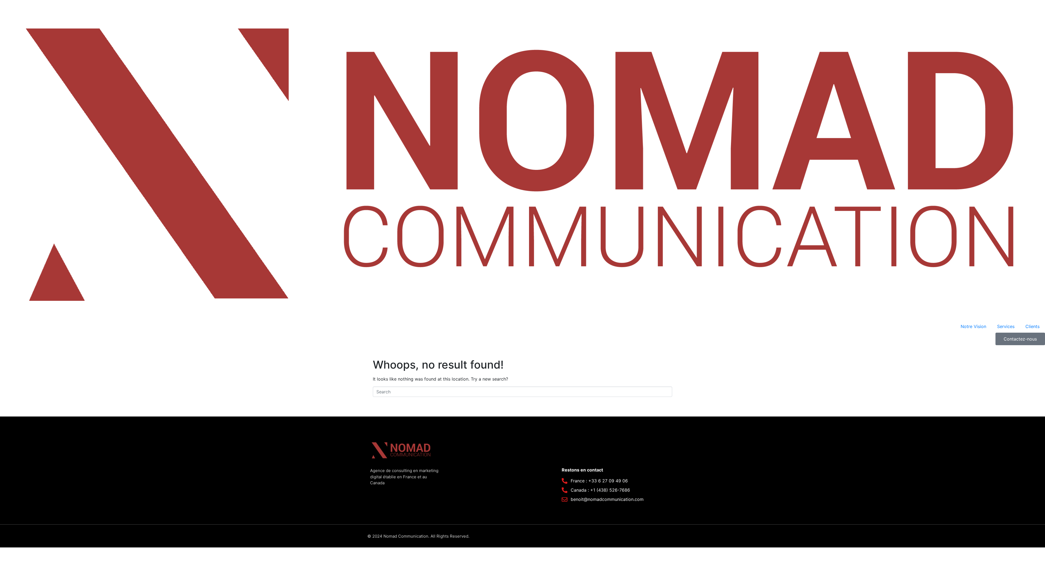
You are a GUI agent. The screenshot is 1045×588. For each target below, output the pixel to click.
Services (1006, 326)
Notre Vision (973, 326)
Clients (1032, 326)
